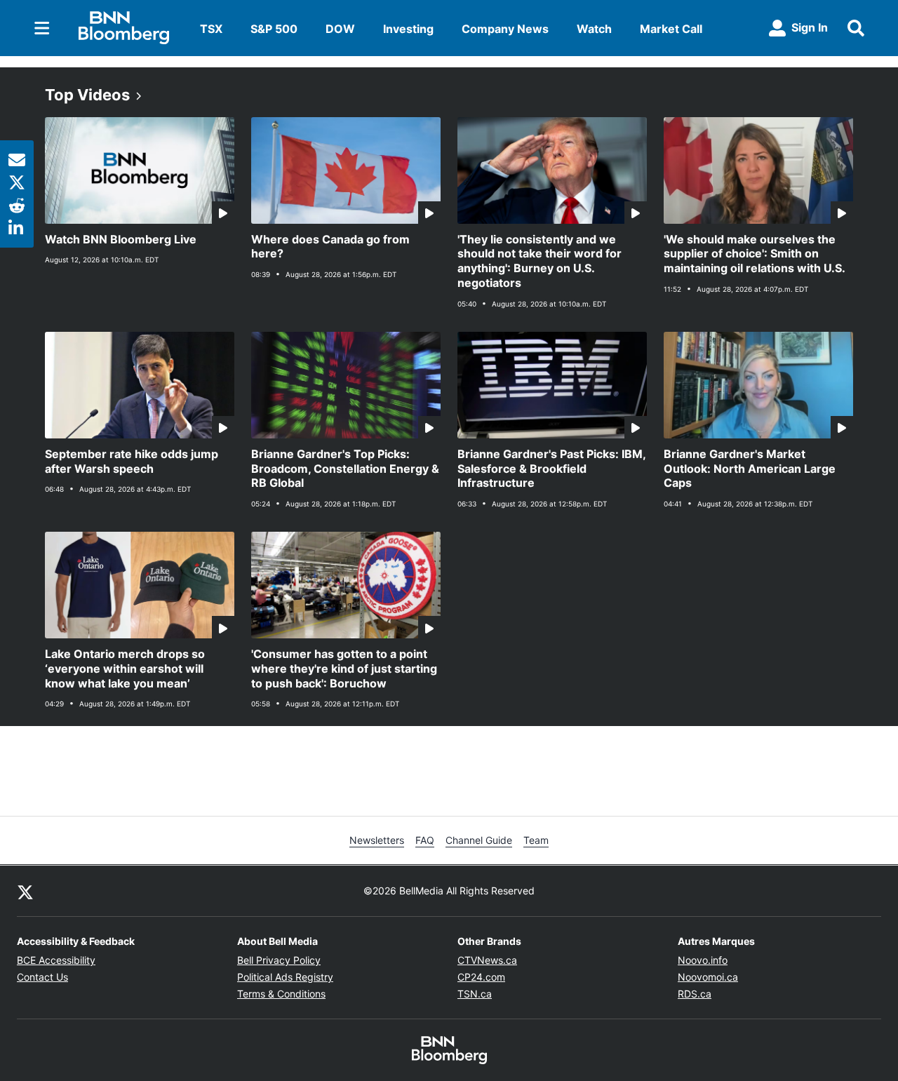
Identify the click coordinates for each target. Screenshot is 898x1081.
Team (536, 840)
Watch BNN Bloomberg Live (120, 239)
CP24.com (481, 977)
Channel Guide (478, 840)
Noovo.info (703, 960)
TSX (211, 29)
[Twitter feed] (25, 890)
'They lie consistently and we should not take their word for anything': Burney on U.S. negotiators (539, 261)
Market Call (671, 29)
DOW (340, 29)
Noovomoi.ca (708, 977)
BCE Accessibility (56, 960)
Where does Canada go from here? (330, 246)
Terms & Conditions (281, 994)
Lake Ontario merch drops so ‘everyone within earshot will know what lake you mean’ (125, 668)
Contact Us (42, 977)
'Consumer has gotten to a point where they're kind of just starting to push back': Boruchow (344, 668)
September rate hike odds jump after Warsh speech (131, 461)
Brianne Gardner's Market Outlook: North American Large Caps (750, 468)
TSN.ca (474, 994)
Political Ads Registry (285, 977)
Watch (594, 29)
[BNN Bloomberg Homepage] (124, 28)
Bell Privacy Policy (279, 960)
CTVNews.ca (487, 960)
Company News (505, 29)
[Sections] (42, 28)
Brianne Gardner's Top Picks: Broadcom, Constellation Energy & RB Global (345, 468)
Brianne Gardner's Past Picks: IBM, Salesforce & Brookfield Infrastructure (551, 468)
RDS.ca (694, 994)
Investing (408, 29)
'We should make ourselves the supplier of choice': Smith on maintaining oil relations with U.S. (754, 254)
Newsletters (376, 840)
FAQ (424, 840)
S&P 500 (273, 29)
